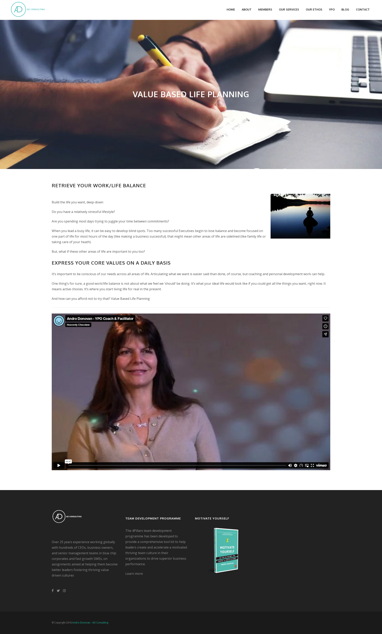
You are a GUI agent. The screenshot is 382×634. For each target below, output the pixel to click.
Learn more (134, 573)
